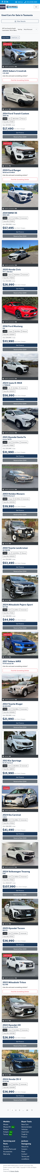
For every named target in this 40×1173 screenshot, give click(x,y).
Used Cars (25, 1132)
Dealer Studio (15, 1171)
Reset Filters (5, 37)
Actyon (6, 1132)
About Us (24, 1146)
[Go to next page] (32, 1110)
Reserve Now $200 (20, 137)
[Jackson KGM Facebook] (2, 2)
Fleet (23, 1151)
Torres (5, 1134)
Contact (24, 1154)
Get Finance (20, 133)
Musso (5, 1124)
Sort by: (20, 29)
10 (27, 1110)
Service (6, 1146)
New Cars (24, 1124)
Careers (24, 1149)
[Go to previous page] (8, 1110)
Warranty (6, 1154)
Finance (24, 1137)
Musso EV (7, 1127)
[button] (36, 7)
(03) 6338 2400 (32, 2)
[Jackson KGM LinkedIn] (7, 2)
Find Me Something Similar (20, 80)
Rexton (6, 1129)
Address (20, 2)
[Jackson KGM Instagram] (5, 2)
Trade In (24, 1134)
